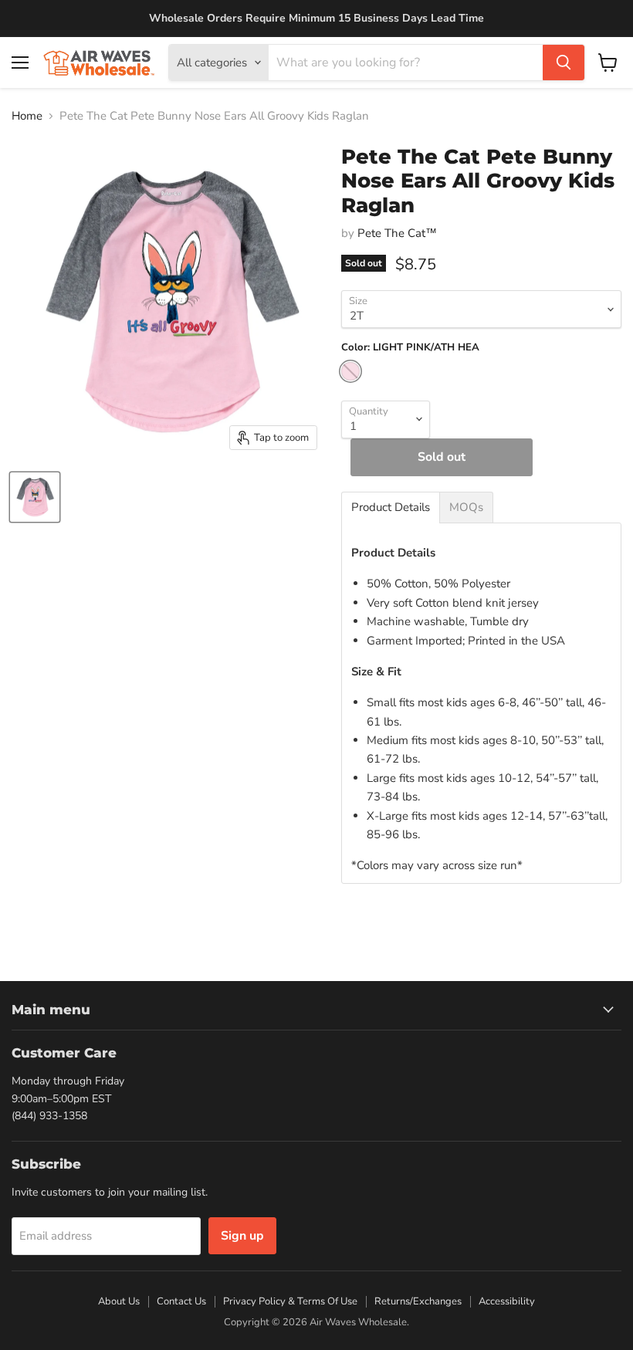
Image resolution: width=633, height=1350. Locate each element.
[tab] (390, 507)
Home (27, 116)
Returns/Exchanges (418, 1301)
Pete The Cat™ (397, 233)
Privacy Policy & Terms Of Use (290, 1301)
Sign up (242, 1235)
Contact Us (181, 1301)
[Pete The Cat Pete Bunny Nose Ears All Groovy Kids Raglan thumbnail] (34, 497)
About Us (119, 1301)
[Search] (563, 62)
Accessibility (507, 1301)
